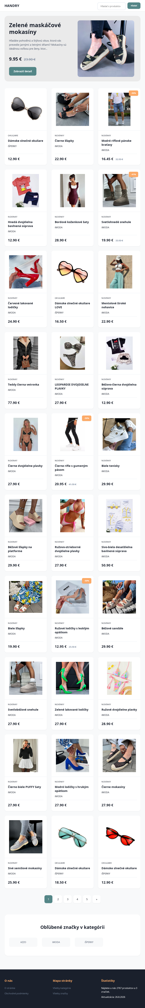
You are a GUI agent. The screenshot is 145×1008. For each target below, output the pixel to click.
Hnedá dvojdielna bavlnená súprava (20, 224)
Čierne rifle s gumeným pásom (71, 468)
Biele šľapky (16, 628)
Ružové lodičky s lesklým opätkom (72, 630)
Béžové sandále (112, 628)
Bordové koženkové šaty (72, 222)
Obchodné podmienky (16, 993)
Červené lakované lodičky (20, 305)
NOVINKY (59, 135)
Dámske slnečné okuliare (25, 141)
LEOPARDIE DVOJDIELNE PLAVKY (72, 386)
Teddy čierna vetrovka (23, 384)
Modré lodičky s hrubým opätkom (72, 789)
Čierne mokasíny (113, 787)
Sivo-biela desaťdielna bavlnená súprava (117, 549)
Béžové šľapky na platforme (20, 549)
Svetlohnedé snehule (116, 222)
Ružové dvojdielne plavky (119, 709)
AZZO (23, 942)
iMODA (58, 146)
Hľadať (134, 5)
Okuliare (13, 135)
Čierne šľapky (64, 141)
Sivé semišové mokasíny (25, 868)
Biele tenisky (111, 466)
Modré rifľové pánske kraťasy (116, 143)
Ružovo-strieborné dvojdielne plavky (68, 549)
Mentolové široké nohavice (114, 305)
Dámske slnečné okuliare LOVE (72, 305)
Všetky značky (60, 993)
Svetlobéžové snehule (23, 709)
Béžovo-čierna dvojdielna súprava (119, 386)
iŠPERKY (12, 146)
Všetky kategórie (62, 988)
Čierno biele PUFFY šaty (24, 787)
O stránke (10, 988)
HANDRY (12, 5)
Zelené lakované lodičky (71, 709)
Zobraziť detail (23, 71)
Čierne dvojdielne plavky (25, 466)
